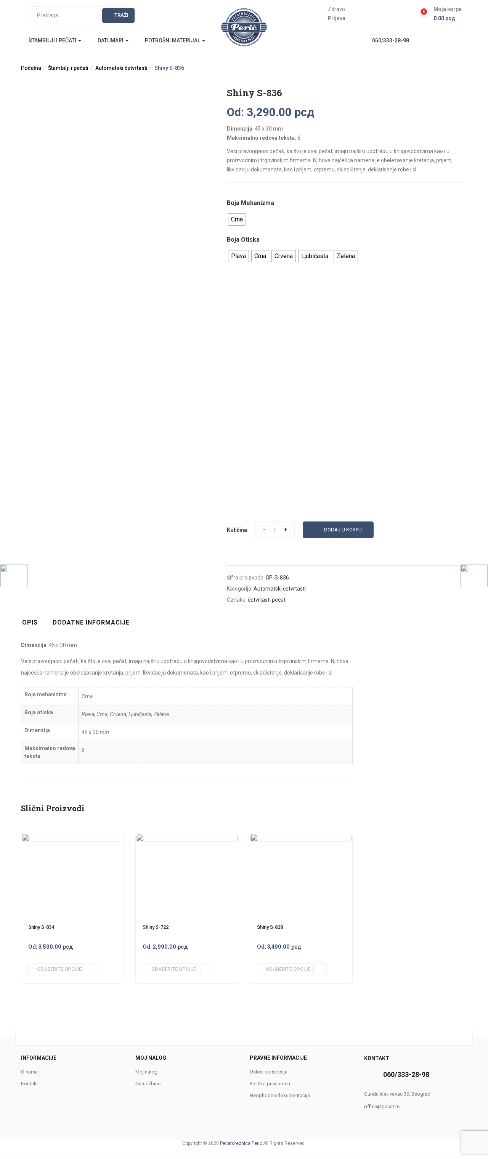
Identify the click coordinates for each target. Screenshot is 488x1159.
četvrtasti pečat (267, 600)
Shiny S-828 (270, 927)
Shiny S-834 (41, 927)
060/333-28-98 (390, 40)
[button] (447, 14)
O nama (29, 1072)
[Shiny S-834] (72, 838)
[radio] (237, 219)
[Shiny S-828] (301, 838)
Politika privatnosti (270, 1083)
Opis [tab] (30, 622)
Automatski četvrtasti (121, 68)
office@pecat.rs (382, 1106)
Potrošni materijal (173, 40)
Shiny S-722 (156, 927)
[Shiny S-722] (187, 838)
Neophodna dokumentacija (280, 1095)
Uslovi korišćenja (268, 1072)
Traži (121, 15)
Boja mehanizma (250, 203)
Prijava (336, 18)
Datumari (111, 40)
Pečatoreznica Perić (241, 1143)
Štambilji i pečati (53, 40)
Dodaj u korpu (343, 530)
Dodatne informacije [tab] (91, 622)
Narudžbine (148, 1083)
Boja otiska (243, 239)
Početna (31, 68)
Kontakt (29, 1083)
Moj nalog (146, 1072)
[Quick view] (92, 969)
